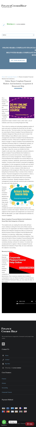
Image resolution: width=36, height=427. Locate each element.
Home (3, 77)
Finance (4, 378)
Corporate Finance (12, 77)
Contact (7, 359)
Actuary (4, 383)
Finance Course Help (9, 329)
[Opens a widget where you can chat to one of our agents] (29, 424)
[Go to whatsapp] (4, 422)
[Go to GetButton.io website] (4, 425)
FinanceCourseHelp (13, 6)
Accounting (5, 387)
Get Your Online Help (18, 60)
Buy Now (7, 363)
